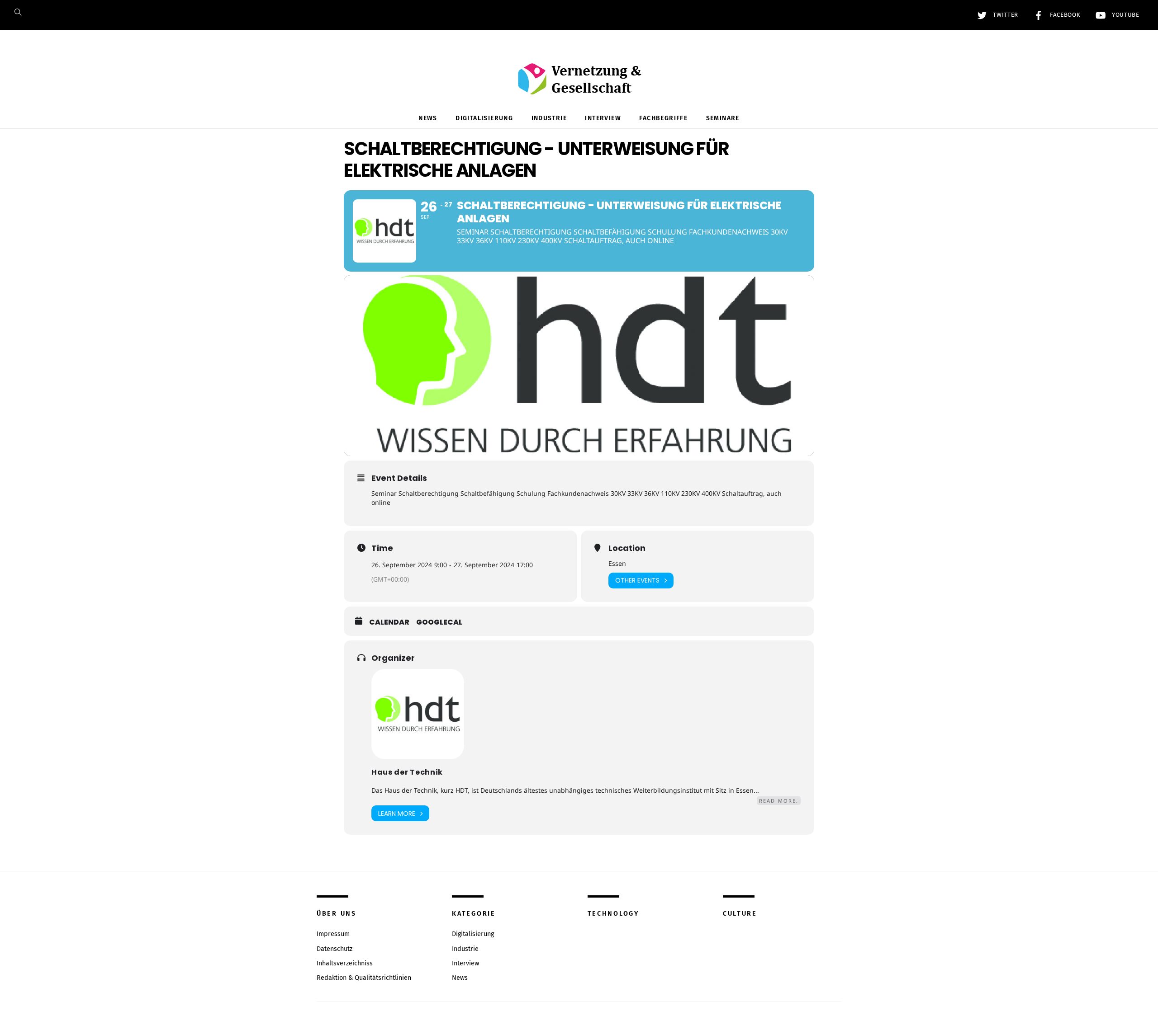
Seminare (723, 118)
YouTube (1124, 15)
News (427, 118)
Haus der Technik (407, 772)
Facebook (1064, 15)
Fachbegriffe (663, 118)
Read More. (778, 800)
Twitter (1004, 15)
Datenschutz (334, 949)
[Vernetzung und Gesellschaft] (579, 85)
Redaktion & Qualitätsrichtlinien (364, 978)
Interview (603, 118)
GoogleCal (439, 622)
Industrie (549, 118)
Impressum (333, 934)
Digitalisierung (484, 118)
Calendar (389, 622)
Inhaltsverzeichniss (345, 963)
